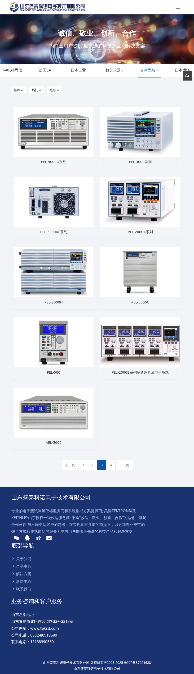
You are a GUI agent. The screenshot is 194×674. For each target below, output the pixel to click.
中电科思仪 (12, 70)
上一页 (70, 465)
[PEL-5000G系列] (53, 131)
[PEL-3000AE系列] (53, 201)
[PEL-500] (53, 342)
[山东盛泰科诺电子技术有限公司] (47, 7)
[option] (97, 39)
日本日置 (78, 70)
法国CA (45, 70)
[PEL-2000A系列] (140, 201)
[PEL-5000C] (140, 272)
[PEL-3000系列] (140, 131)
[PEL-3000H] (53, 272)
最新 (53, 90)
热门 (35, 90)
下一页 (124, 465)
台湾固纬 (147, 70)
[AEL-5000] (53, 412)
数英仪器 (113, 70)
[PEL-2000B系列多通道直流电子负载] (140, 342)
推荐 (17, 90)
